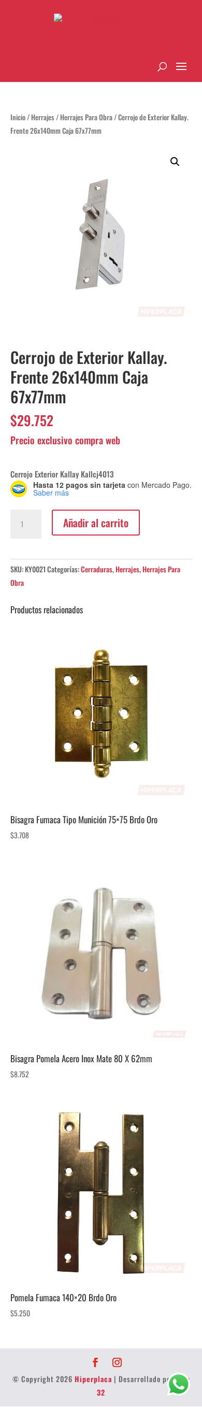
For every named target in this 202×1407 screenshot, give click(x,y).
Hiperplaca (93, 1378)
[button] (175, 161)
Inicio (17, 117)
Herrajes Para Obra (86, 117)
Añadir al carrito (95, 522)
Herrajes (42, 117)
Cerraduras (96, 569)
